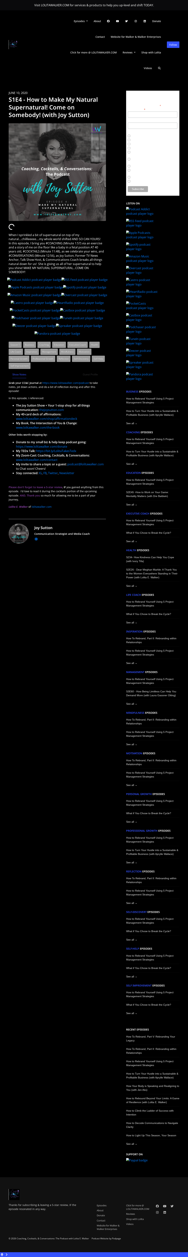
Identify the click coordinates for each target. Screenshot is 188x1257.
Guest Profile (90, 374)
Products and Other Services (145, 177)
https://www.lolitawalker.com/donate (41, 446)
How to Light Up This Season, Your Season (151, 1135)
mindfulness (135, 713)
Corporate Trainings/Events (144, 148)
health (131, 550)
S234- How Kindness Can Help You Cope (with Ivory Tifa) (150, 559)
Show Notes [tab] (19, 374)
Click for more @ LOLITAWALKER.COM (93, 52)
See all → (131, 423)
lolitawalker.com (42, 506)
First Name (134, 120)
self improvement (139, 985)
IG (40, 473)
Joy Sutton (43, 528)
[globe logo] (36, 539)
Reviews (128, 52)
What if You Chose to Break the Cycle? (148, 532)
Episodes (80, 21)
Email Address (136, 109)
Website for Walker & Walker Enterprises (136, 37)
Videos (148, 68)
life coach (133, 595)
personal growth (139, 794)
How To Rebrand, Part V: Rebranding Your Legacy (150, 1038)
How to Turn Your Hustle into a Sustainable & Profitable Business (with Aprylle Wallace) (152, 412)
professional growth (142, 831)
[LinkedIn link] (144, 21)
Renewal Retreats (139, 140)
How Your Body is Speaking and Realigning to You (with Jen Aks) (152, 1088)
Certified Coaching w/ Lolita (144, 144)
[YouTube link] (117, 21)
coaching (133, 432)
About (97, 21)
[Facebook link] (108, 21)
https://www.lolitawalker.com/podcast (65, 383)
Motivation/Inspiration (141, 136)
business (132, 391)
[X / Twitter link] (126, 21)
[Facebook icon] (157, 1206)
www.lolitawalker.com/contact (36, 460)
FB (45, 473)
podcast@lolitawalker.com (85, 464)
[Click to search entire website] (159, 68)
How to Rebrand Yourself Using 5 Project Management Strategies (149, 400)
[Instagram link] (135, 21)
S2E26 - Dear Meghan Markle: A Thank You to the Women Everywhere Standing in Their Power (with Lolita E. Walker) (152, 573)
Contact (100, 37)
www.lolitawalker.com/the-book (37, 428)
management (135, 672)
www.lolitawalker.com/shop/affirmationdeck (46, 419)
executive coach (137, 513)
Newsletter (66, 473)
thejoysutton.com (51, 410)
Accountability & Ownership (145, 166)
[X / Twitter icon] (172, 1206)
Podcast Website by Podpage (106, 1238)
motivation (134, 753)
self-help (132, 949)
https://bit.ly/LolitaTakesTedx (56, 451)
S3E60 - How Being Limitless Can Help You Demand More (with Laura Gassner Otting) (151, 693)
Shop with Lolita (151, 52)
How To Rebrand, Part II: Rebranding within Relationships (151, 640)
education (133, 473)
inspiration (134, 631)
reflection (134, 871)
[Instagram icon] (157, 1212)
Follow (173, 44)
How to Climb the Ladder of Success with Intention (150, 1112)
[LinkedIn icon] (165, 1212)
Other (133, 181)
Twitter (53, 473)
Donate (156, 21)
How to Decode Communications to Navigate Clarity (152, 1125)
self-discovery (136, 912)
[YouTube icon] (165, 1206)
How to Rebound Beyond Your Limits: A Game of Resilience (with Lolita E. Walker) (152, 1100)
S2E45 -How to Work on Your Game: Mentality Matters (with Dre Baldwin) (147, 494)
